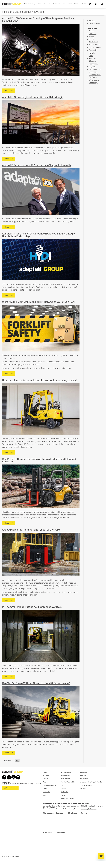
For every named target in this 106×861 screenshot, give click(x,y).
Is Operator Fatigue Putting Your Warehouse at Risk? (32, 607)
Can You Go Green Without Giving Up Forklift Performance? (36, 683)
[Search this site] (102, 4)
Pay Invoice (84, 778)
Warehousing (94, 80)
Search (45, 778)
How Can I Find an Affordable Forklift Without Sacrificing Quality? (39, 380)
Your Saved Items (86, 785)
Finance (63, 795)
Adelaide (47, 832)
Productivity (93, 50)
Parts (63, 4)
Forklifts (92, 53)
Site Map (46, 775)
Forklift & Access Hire (54, 4)
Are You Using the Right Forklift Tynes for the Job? (31, 530)
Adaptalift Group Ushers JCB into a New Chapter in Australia (36, 165)
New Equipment (29, 4)
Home (45, 772)
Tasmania (60, 832)
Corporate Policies (49, 785)
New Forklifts (65, 775)
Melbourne (48, 813)
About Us (76, 4)
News (91, 31)
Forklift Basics (94, 44)
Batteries (92, 34)
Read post (9, 90)
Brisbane (72, 813)
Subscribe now (11, 788)
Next (17, 761)
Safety (91, 36)
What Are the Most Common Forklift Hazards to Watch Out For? (38, 302)
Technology (93, 64)
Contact (84, 4)
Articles (92, 21)
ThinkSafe (46, 792)
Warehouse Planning (67, 798)
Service (69, 4)
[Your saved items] (96, 4)
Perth (84, 813)
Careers (45, 788)
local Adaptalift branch (88, 809)
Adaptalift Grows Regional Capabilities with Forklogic (32, 97)
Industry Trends (95, 47)
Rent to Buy (64, 792)
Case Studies (94, 23)
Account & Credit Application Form (92, 782)
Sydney (59, 813)
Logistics (92, 66)
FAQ (44, 782)
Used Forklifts (41, 4)
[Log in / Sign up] (90, 4)
